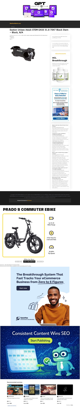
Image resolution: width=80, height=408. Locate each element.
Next (11, 39)
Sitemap (13, 26)
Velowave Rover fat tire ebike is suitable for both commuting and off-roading (15, 266)
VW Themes (29, 200)
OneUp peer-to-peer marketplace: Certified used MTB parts (59, 134)
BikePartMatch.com (15, 23)
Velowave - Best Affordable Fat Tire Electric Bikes (9, 264)
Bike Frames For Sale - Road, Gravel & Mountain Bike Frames (59, 178)
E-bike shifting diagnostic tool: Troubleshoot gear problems (58, 142)
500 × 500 (24, 35)
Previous (12, 37)
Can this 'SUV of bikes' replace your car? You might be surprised (60, 168)
